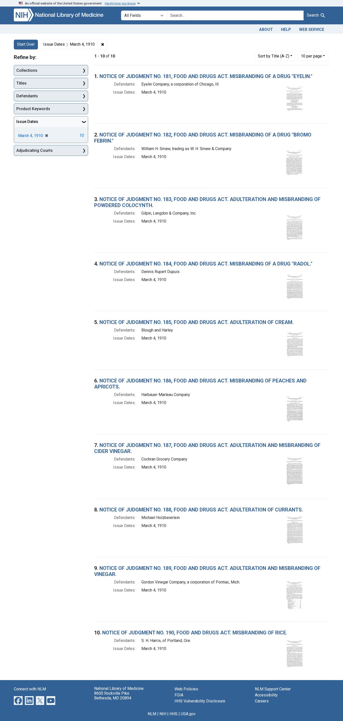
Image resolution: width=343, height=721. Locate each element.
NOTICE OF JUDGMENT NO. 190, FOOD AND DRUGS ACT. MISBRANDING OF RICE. (194, 633)
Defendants (27, 96)
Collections (26, 70)
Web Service (311, 29)
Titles (21, 83)
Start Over (26, 44)
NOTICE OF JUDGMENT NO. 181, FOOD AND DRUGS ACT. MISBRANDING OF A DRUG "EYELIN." (205, 76)
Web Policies (186, 689)
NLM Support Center (273, 689)
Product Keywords (33, 108)
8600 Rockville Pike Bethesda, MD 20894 (112, 695)
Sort (273, 56)
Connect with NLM (30, 689)
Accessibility (266, 695)
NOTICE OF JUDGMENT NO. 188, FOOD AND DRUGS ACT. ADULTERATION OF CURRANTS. (201, 510)
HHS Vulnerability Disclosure (200, 701)
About (266, 29)
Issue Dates (27, 121)
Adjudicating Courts (34, 150)
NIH (162, 713)
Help (286, 29)
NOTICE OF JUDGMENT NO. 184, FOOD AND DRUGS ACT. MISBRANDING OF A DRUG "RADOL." (205, 264)
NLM (152, 713)
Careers (262, 701)
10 (311, 55)
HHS (173, 713)
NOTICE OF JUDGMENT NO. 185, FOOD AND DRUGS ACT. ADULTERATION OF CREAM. (196, 322)
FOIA (179, 695)
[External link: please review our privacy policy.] (18, 700)
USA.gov (188, 713)
